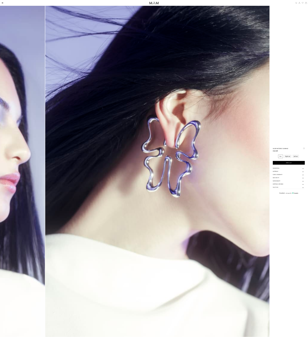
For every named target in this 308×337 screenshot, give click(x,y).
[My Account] (299, 3)
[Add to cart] (289, 163)
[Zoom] (157, 168)
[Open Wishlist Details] (302, 3)
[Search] (296, 3)
